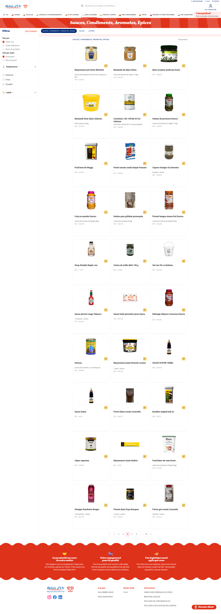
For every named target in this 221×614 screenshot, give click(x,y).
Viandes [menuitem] (17, 15)
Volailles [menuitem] (29, 15)
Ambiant (9, 75)
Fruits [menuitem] (144, 15)
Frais (8, 79)
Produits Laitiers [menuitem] (109, 15)
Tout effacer (31, 31)
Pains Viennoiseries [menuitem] (129, 15)
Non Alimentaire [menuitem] (186, 15)
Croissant (10, 56)
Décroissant (11, 60)
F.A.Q (126, 592)
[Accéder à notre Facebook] (55, 597)
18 (146, 534)
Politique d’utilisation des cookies (160, 605)
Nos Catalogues (198, 1)
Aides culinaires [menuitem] (91, 15)
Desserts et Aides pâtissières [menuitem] (164, 15)
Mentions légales (152, 596)
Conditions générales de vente (158, 592)
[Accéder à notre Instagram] (49, 597)
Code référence (12, 45)
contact (216, 1)
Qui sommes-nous (106, 592)
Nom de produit (13, 49)
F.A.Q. (208, 1)
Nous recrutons (105, 596)
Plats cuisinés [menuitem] (73, 15)
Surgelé (9, 84)
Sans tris (10, 42)
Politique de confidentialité (157, 601)
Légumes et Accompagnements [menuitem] (50, 15)
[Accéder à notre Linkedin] (60, 597)
